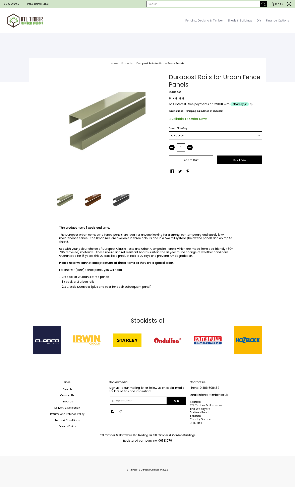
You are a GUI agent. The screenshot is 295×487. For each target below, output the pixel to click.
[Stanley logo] (127, 340)
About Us (67, 401)
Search (67, 389)
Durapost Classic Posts (118, 249)
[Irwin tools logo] (87, 340)
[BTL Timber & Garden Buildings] (25, 20)
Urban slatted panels (94, 277)
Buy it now (239, 160)
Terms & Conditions (67, 420)
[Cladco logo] (47, 340)
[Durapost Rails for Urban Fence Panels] (61, 202)
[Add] (190, 147)
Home (114, 63)
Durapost (175, 92)
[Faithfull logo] (208, 340)
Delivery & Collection (67, 407)
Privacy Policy (67, 426)
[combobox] (203, 4)
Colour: (178, 128)
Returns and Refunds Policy (67, 414)
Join (176, 400)
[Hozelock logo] (248, 340)
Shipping (191, 111)
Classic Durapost (78, 287)
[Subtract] (172, 147)
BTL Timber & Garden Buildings (143, 469)
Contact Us (67, 395)
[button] (276, 4)
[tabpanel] (147, 258)
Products (127, 63)
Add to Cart (191, 160)
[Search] (263, 4)
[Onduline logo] (168, 340)
